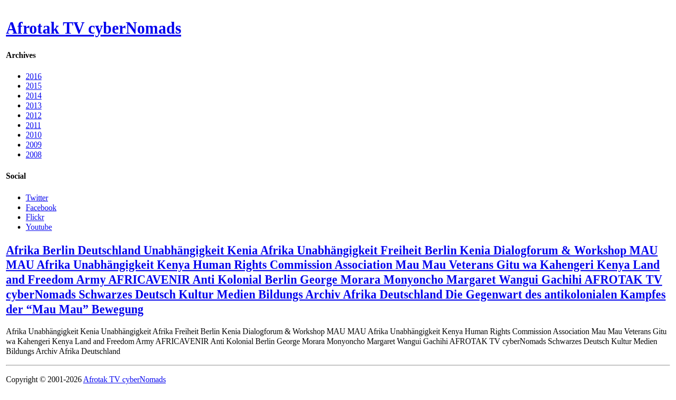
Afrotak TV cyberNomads (93, 28)
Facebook (41, 207)
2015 (34, 86)
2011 (33, 125)
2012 (34, 115)
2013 (34, 105)
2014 (34, 95)
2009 (34, 145)
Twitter (37, 197)
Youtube (39, 226)
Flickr (35, 217)
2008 (34, 154)
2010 (34, 135)
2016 (34, 76)
